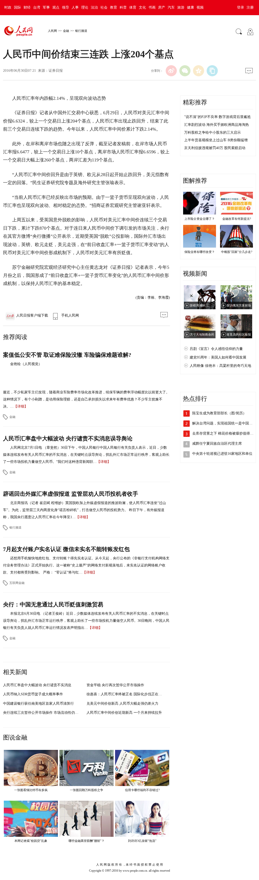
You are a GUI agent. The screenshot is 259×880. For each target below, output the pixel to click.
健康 (190, 7)
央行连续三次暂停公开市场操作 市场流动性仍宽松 (42, 713)
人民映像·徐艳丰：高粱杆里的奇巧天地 (220, 366)
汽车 (171, 7)
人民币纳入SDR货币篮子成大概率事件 (33, 694)
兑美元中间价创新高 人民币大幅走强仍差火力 (122, 703)
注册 (250, 7)
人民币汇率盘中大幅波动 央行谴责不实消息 (37, 685)
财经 (27, 7)
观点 (55, 7)
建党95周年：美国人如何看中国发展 (218, 357)
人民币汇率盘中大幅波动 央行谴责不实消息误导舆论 (68, 438)
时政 (7, 7)
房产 (161, 7)
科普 (123, 7)
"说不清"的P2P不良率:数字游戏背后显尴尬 (217, 117)
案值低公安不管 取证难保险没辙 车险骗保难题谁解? (67, 355)
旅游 (180, 7)
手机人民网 (70, 315)
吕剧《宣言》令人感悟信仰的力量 (216, 349)
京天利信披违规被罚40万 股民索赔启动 (214, 148)
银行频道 (81, 31)
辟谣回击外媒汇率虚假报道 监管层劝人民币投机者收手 (70, 494)
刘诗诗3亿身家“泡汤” (142, 841)
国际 (17, 7)
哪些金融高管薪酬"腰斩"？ (86, 841)
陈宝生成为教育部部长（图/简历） (219, 413)
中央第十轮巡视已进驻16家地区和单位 (222, 454)
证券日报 (56, 71)
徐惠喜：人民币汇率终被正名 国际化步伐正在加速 (126, 694)
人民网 (52, 31)
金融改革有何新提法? (236, 219)
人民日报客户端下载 (32, 315)
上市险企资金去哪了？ (199, 219)
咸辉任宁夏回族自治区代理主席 (217, 443)
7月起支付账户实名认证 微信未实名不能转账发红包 (66, 549)
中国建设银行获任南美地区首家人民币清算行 (38, 703)
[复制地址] (212, 70)
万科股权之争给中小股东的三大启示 (212, 132)
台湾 (36, 7)
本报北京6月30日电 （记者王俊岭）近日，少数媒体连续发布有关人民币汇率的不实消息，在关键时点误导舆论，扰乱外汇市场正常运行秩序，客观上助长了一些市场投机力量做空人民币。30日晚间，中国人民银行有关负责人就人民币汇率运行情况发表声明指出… (86, 621)
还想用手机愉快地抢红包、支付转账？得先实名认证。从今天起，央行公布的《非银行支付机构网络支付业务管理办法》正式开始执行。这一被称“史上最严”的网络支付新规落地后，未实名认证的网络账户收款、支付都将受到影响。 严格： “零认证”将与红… (86, 565)
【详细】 (21, 406)
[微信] (184, 70)
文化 (142, 7)
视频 (200, 7)
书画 (152, 7)
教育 (113, 7)
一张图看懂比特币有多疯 (31, 790)
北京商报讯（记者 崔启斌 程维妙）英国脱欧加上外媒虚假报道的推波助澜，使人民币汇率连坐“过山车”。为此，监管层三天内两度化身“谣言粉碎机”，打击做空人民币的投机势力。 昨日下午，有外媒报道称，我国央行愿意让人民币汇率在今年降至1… (84, 510)
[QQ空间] (198, 70)
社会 (103, 7)
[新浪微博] (171, 70)
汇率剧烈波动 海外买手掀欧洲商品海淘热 (216, 125)
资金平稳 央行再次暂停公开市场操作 (115, 685)
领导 (65, 7)
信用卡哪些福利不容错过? (142, 790)
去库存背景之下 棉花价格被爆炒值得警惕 (224, 433)
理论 (84, 7)
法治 (94, 7)
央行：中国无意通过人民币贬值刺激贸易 (53, 604)
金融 (66, 31)
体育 (132, 7)
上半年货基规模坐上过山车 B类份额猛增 (216, 140)
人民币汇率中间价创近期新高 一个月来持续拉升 (124, 713)
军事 (46, 7)
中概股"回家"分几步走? (236, 252)
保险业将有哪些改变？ (199, 252)
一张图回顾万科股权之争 (86, 790)
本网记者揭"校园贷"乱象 (30, 841)
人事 (75, 7)
